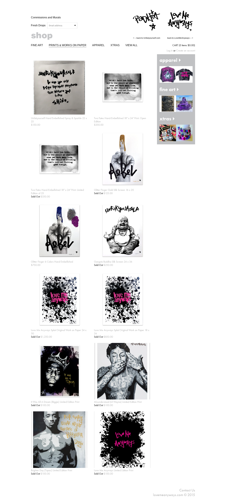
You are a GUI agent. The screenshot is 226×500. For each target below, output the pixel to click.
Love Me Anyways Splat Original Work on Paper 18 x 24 (121, 331)
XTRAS (115, 45)
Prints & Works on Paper (67, 45)
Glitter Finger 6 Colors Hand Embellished (52, 261)
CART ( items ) (183, 45)
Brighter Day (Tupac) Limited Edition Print (51, 470)
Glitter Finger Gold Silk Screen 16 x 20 (114, 190)
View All (131, 45)
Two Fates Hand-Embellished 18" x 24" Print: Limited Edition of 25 (57, 191)
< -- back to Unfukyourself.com (146, 38)
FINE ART (37, 45)
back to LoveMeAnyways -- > (180, 38)
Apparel (98, 45)
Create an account (185, 50)
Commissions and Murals (46, 17)
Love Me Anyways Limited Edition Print (113, 470)
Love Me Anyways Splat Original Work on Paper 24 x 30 (58, 331)
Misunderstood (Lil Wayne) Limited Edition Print (118, 402)
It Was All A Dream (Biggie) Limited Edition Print (55, 402)
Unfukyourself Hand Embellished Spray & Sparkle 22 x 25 (59, 119)
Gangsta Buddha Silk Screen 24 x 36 (113, 261)
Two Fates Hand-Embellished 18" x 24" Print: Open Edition (120, 119)
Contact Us (187, 490)
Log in (170, 50)
